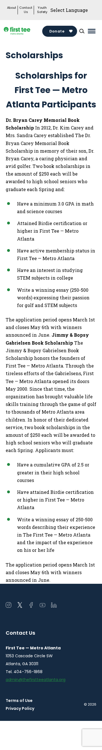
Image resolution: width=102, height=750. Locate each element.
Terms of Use (19, 700)
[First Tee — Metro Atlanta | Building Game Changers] (24, 31)
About (11, 8)
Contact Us (25, 10)
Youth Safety (42, 10)
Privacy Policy (20, 708)
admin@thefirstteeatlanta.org (35, 679)
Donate (56, 31)
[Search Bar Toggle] (82, 31)
